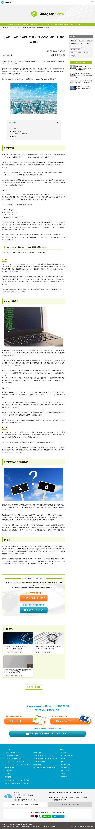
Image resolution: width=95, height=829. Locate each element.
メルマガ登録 (57, 816)
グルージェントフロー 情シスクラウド (19, 765)
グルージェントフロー (12, 753)
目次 (13, 123)
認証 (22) (89, 40)
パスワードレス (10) (76, 52)
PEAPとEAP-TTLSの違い (19, 134)
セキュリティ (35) (84, 43)
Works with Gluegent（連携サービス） (44, 768)
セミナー (63, 759)
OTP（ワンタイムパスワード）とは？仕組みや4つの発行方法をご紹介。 (83, 68)
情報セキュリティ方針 (22, 826)
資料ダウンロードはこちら (35, 598)
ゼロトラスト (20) (75, 49)
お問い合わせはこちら (35, 610)
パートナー (78, 24)
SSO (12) (81, 40)
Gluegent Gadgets (39, 762)
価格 (62, 762)
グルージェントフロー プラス (16, 762)
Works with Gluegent (67, 24)
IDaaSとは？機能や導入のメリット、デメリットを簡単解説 (84, 75)
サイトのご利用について (37, 826)
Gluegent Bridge (37, 765)
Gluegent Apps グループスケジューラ (45, 759)
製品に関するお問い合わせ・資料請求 (24, 804)
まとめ (14, 136)
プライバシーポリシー (8, 826)
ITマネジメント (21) (76, 46)
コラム (49, 24)
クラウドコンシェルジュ (13, 780)
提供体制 (27, 780)
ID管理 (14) (73, 43)
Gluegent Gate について (14, 24)
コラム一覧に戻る (34, 687)
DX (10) (86, 52)
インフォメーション (67, 755)
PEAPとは (15, 129)
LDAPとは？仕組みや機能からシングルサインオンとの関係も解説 (24, 252)
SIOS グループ (50, 826)
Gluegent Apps (37, 753)
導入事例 (63, 753)
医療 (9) (73, 56)
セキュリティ (65, 771)
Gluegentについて (66, 768)
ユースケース (41, 24)
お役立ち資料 (65, 777)
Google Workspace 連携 (14, 759)
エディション (33, 24)
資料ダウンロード (63, 721)
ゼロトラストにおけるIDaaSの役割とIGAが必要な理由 (84, 87)
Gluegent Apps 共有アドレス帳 (43, 755)
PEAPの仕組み (16, 131)
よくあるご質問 (56, 24)
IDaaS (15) (73, 40)
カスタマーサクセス (11, 784)
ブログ (85, 24)
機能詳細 (25, 24)
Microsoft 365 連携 (13, 755)
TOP (3, 27)
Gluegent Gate (10, 27)
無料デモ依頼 (15, 721)
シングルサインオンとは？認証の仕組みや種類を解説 (84, 82)
